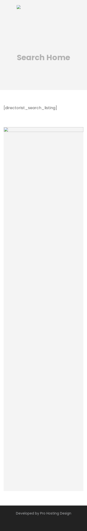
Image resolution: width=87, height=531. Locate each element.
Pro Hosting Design (55, 513)
